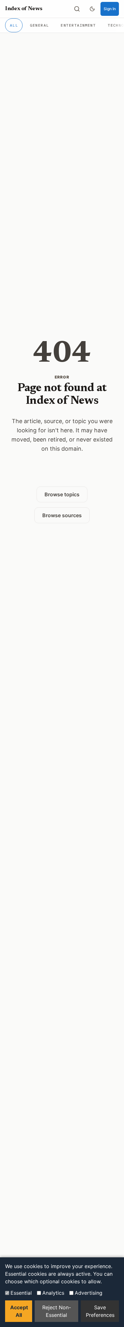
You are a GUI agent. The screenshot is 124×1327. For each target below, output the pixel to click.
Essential (21, 1293)
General (39, 25)
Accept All (19, 1311)
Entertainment (78, 25)
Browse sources (62, 515)
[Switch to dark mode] (92, 9)
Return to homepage (62, 474)
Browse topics (62, 494)
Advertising (88, 1293)
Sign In (110, 8)
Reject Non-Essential (56, 1311)
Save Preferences (100, 1311)
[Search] (77, 9)
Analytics (53, 1293)
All (14, 25)
